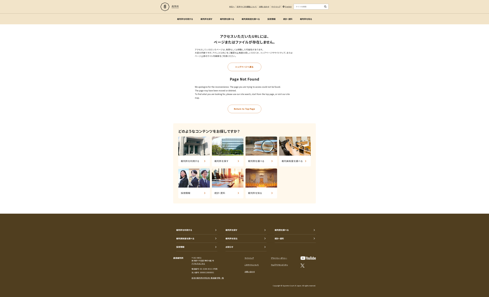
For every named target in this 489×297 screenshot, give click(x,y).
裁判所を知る (306, 18)
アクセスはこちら (198, 263)
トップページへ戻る (244, 66)
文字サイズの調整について (247, 6)
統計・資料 (287, 18)
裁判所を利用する (185, 18)
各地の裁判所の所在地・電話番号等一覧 (208, 278)
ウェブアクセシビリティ (279, 265)
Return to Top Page (244, 108)
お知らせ (229, 246)
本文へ (232, 6)
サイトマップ (276, 6)
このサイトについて (251, 265)
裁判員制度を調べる (251, 18)
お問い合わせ (264, 6)
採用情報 (271, 18)
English (288, 6)
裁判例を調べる (227, 18)
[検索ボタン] (325, 6)
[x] (302, 266)
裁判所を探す (206, 18)
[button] (480, 204)
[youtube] (308, 258)
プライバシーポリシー (279, 258)
